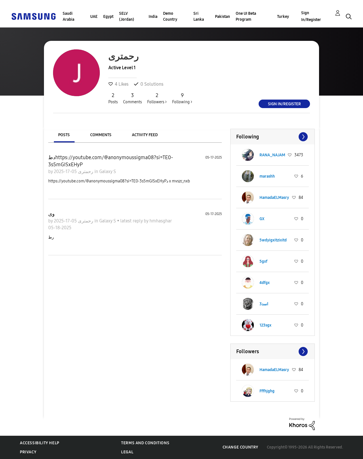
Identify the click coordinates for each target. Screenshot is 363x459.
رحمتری (85, 171)
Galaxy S (107, 171)
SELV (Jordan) (126, 16)
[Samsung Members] (33, 16)
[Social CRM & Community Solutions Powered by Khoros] (302, 423)
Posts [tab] (64, 134)
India (153, 16)
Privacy (28, 452)
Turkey (283, 16)
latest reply (132, 221)
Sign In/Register (311, 16)
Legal (127, 452)
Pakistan (222, 16)
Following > (182, 98)
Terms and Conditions (145, 443)
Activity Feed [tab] (145, 134)
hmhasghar (160, 221)
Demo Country (170, 16)
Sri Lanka (198, 16)
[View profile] (248, 155)
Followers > (157, 98)
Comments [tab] (100, 134)
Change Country (240, 447)
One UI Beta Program (246, 16)
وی (51, 214)
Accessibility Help (39, 443)
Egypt (108, 16)
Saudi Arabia (68, 16)
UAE (94, 16)
